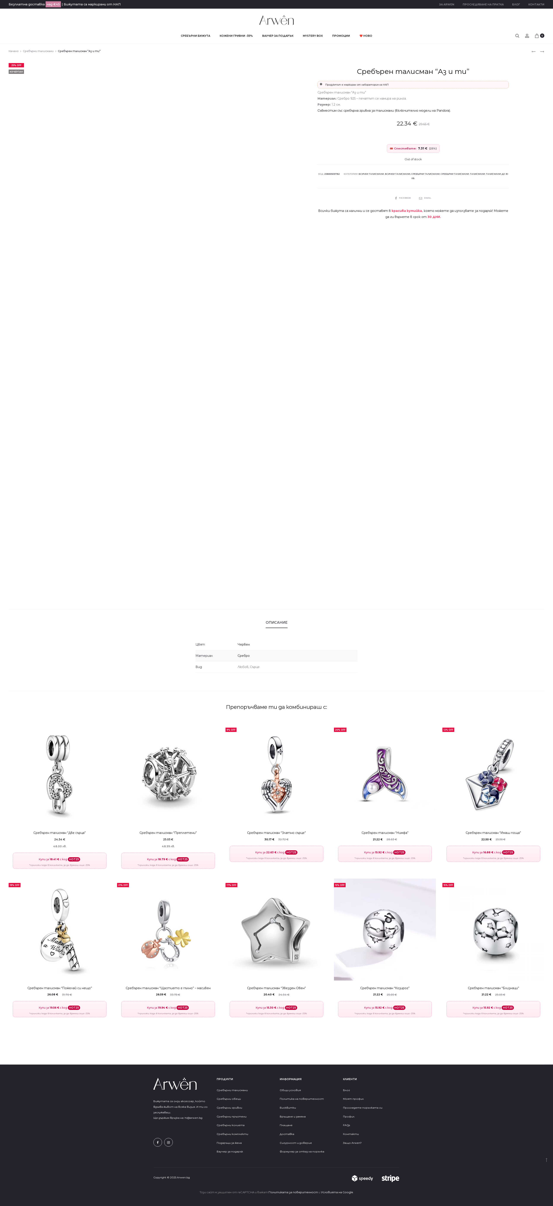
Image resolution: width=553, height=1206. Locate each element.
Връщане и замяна (293, 1116)
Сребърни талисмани (38, 51)
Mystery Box (313, 35)
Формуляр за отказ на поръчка (302, 1151)
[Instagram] (168, 1142)
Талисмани (477, 174)
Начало (14, 51)
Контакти (536, 4)
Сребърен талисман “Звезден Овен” (276, 988)
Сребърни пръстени (231, 1116)
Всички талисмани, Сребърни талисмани (412, 174)
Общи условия (290, 1090)
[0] (537, 36)
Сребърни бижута (195, 35)
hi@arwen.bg (193, 1117)
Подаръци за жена (229, 1142)
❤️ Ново (365, 35)
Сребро (244, 656)
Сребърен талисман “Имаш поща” (493, 833)
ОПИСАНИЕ (277, 622)
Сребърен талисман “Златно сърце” (276, 833)
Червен (244, 644)
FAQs (346, 1125)
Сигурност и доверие (296, 1142)
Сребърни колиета (231, 1125)
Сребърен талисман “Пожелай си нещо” (59, 988)
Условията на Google (337, 1192)
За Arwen (446, 4)
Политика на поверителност (302, 1098)
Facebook (405, 198)
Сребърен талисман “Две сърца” (59, 833)
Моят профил (353, 1098)
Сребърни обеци (229, 1098)
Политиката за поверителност (293, 1192)
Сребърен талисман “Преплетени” (168, 833)
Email (427, 198)
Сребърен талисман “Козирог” (385, 988)
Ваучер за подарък (277, 35)
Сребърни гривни (229, 1107)
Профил (348, 1116)
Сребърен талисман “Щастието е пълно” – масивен (168, 988)
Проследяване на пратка (483, 4)
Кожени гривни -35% (236, 35)
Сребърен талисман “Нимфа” (385, 833)
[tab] (276, 622)
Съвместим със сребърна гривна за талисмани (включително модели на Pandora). (384, 111)
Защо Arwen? (352, 1142)
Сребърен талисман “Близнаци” (493, 988)
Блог (516, 4)
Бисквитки (288, 1107)
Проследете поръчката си (362, 1107)
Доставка (287, 1134)
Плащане (286, 1125)
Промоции (341, 35)
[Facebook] (157, 1142)
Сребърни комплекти (232, 1134)
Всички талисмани (371, 174)
